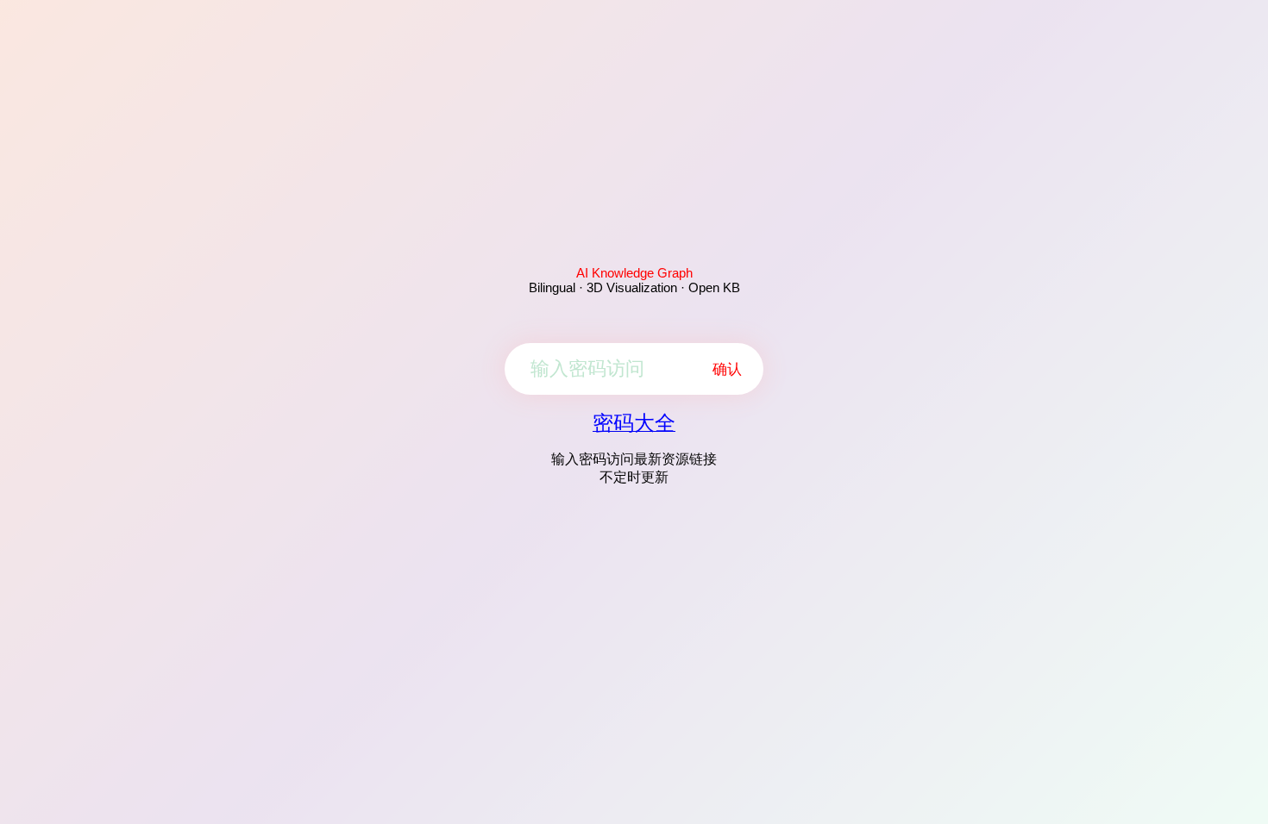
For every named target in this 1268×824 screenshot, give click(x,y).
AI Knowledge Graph (634, 272)
